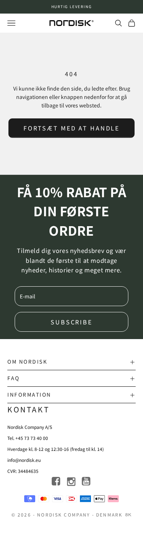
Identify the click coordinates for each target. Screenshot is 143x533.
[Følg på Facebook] (57, 481)
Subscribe (71, 321)
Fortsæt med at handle (71, 128)
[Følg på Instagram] (72, 481)
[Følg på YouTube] (87, 481)
